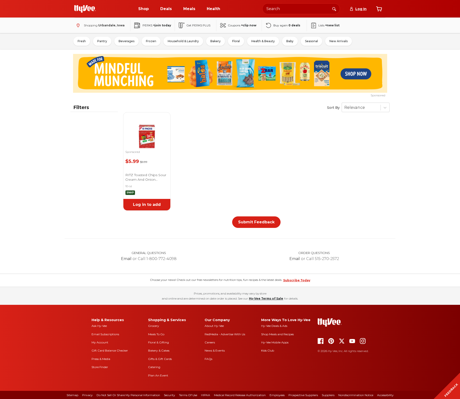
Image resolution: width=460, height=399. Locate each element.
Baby (289, 41)
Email (126, 258)
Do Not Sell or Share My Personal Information (128, 395)
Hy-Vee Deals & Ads (274, 326)
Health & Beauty (263, 41)
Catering (154, 367)
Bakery (215, 41)
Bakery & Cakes (158, 350)
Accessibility (385, 395)
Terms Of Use (188, 395)
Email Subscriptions (105, 334)
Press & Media (101, 359)
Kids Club (267, 350)
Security (169, 395)
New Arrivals (338, 41)
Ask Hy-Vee (99, 326)
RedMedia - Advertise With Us (225, 334)
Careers (210, 342)
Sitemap (72, 395)
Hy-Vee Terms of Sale (266, 298)
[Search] (334, 9)
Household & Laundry (183, 41)
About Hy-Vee (214, 326)
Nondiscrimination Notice (355, 395)
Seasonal (311, 41)
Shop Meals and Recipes (277, 334)
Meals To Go (156, 334)
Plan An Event (158, 375)
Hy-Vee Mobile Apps (274, 342)
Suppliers (328, 395)
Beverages (126, 41)
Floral (236, 41)
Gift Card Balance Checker (110, 350)
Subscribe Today (296, 280)
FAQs (208, 359)
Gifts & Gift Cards (160, 359)
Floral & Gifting (158, 342)
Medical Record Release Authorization (240, 395)
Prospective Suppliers (303, 395)
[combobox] (301, 8)
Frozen (151, 41)
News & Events (215, 350)
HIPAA (205, 395)
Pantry (102, 41)
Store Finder (100, 367)
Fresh (82, 41)
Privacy (87, 395)
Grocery (153, 326)
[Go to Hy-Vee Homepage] (85, 9)
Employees (277, 395)
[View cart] (379, 9)
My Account (100, 342)
